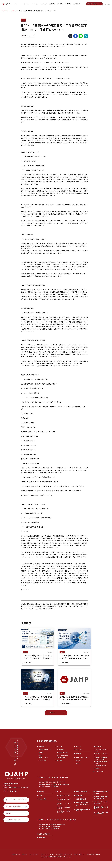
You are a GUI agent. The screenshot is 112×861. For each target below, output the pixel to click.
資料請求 (96, 768)
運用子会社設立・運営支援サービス (63, 811)
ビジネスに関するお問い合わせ (101, 750)
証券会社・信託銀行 (62, 752)
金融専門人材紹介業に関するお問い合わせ (101, 758)
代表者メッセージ (43, 757)
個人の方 (78, 761)
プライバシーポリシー (34, 854)
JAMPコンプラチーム (28, 35)
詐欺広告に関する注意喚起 (94, 854)
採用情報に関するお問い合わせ (101, 762)
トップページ (5, 10)
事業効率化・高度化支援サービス (63, 807)
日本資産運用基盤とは (45, 750)
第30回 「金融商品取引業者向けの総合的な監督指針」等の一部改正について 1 (37, 10)
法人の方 (78, 763)
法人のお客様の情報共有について (64, 854)
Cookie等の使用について (79, 854)
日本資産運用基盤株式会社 (47, 741)
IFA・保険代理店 (61, 757)
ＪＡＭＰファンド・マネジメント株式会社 (53, 781)
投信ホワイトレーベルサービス (63, 796)
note (23, 20)
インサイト (14, 10)
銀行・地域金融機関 (62, 755)
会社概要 (41, 752)
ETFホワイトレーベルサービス (63, 799)
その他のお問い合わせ (100, 765)
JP (105, 4)
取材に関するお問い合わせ (101, 754)
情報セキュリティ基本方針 (47, 854)
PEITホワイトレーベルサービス (64, 803)
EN (109, 4)
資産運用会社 (60, 750)
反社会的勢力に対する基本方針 (19, 854)
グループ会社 (42, 760)
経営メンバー (42, 755)
